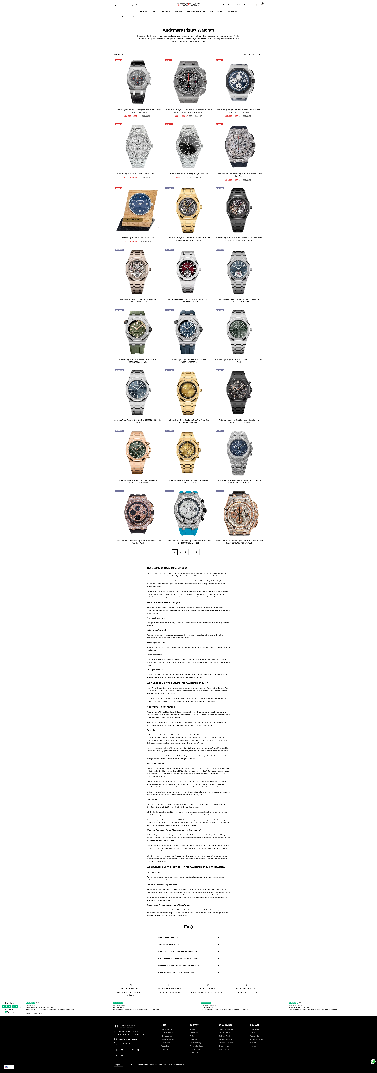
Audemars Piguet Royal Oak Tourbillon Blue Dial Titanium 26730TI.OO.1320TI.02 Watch (239, 301)
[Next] (202, 552)
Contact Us (232, 11)
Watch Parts (165, 1043)
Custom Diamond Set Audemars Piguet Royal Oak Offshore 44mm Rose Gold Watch (138, 542)
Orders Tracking (195, 1043)
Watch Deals (165, 1046)
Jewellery (166, 11)
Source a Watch (224, 1033)
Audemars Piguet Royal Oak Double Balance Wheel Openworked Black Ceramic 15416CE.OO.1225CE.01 (239, 239)
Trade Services (224, 1046)
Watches (143, 11)
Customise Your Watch (196, 11)
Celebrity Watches (256, 1039)
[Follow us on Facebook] (116, 1050)
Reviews (253, 1043)
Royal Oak (205, 756)
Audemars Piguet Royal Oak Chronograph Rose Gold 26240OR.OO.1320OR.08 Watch (138, 482)
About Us (193, 1029)
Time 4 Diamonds (142, 1064)
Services (178, 11)
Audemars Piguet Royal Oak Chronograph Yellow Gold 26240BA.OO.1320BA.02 (188, 482)
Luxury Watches (166, 1029)
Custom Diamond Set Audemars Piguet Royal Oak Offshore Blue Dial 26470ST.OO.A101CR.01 (188, 542)
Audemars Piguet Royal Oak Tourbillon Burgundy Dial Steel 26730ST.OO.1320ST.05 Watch (188, 301)
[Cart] (262, 5)
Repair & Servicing (225, 1039)
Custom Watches (167, 1033)
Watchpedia (254, 1036)
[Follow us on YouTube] (138, 1050)
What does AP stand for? (168, 937)
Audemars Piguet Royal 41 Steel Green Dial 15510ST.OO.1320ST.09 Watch (239, 361)
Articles (253, 1033)
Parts (154, 11)
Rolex (169, 845)
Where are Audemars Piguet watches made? (176, 972)
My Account (194, 1039)
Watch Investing (224, 1049)
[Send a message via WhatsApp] (373, 1061)
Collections (125, 17)
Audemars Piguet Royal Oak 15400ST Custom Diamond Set (138, 174)
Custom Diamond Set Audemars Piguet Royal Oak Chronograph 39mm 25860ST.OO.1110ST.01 (239, 482)
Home (117, 17)
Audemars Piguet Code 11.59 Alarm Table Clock (138, 238)
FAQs (192, 1036)
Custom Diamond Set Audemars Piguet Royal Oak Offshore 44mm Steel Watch (239, 175)
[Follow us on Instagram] (127, 1050)
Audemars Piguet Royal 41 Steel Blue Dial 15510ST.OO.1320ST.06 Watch (138, 421)
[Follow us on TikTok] (116, 1055)
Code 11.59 (194, 804)
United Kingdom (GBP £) (231, 5)
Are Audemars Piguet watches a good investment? (178, 965)
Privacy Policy (195, 1049)
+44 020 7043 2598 (125, 1044)
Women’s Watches (167, 1039)
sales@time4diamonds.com (128, 1039)
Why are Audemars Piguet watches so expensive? (178, 958)
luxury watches (161, 861)
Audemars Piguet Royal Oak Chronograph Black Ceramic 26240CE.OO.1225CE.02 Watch (239, 421)
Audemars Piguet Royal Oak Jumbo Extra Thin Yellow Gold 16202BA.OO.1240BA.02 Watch (188, 421)
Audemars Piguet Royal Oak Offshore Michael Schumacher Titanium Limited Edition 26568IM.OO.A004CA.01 (188, 111)
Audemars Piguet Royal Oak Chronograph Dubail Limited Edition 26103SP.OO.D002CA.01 (138, 111)
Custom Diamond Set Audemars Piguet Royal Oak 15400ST (188, 174)
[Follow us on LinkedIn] (122, 1055)
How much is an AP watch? (168, 944)
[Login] (257, 5)
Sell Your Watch (216, 11)
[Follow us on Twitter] (122, 1050)
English (246, 5)
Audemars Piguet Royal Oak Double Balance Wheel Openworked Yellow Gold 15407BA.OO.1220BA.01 (188, 239)
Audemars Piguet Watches (139, 17)
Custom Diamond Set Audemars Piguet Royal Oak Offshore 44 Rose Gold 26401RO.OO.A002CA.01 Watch (239, 542)
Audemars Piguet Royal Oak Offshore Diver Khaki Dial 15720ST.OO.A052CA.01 (138, 361)
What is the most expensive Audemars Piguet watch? (179, 951)
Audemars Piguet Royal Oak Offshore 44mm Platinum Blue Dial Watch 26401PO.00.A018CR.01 (239, 111)
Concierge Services (226, 1043)
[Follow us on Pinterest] (133, 1050)
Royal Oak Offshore (172, 768)
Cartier (176, 845)
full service (196, 910)
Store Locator (255, 1029)
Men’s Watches (166, 1036)
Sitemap (253, 1046)
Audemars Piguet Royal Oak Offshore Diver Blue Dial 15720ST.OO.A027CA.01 (188, 361)
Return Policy (194, 1052)
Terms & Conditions (197, 1046)
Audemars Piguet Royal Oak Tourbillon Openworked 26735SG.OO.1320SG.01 (138, 301)
